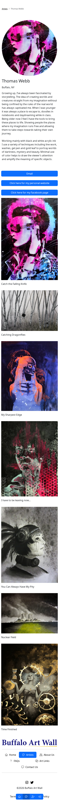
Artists (5, 8)
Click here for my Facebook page (29, 192)
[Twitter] (32, 782)
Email (29, 173)
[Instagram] (27, 782)
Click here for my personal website (29, 183)
